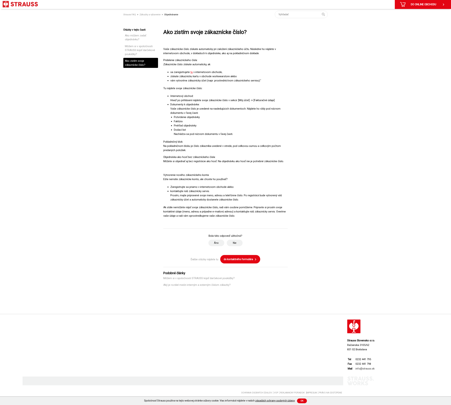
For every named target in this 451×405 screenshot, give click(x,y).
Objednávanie (171, 14)
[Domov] (20, 4)
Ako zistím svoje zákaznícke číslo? (135, 62)
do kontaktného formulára (239, 259)
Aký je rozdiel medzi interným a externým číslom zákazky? (197, 284)
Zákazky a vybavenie (150, 14)
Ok (302, 401)
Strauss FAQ (129, 14)
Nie (234, 242)
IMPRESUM (311, 392)
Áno (216, 242)
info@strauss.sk (365, 368)
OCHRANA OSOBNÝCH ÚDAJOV (256, 392)
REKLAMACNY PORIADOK (292, 392)
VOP (276, 392)
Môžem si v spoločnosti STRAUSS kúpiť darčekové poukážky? (140, 50)
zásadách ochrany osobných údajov (275, 400)
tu (191, 72)
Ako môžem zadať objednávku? (135, 37)
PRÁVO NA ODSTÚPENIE (330, 392)
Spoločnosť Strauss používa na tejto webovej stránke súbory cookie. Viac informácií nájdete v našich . (219, 400)
